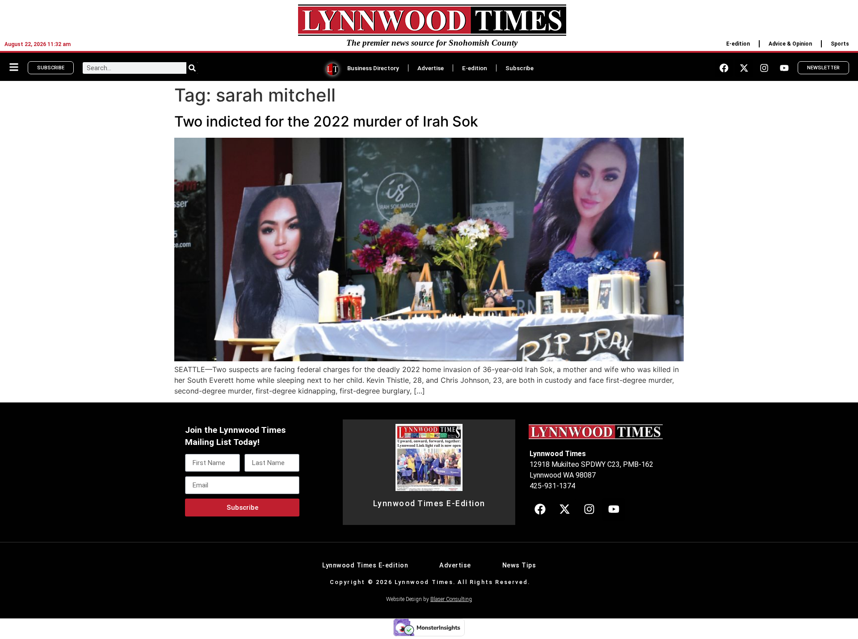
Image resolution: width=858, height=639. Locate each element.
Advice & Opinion (790, 44)
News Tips (519, 565)
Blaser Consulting (451, 599)
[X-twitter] (744, 68)
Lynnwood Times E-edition (365, 565)
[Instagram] (764, 68)
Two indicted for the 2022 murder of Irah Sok (326, 121)
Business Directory (373, 68)
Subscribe (519, 68)
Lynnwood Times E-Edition (429, 503)
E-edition (738, 44)
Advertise (430, 68)
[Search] (192, 68)
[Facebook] (724, 68)
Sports (840, 44)
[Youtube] (784, 68)
